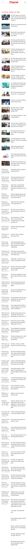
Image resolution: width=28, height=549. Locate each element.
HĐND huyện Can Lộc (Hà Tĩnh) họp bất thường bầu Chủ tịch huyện (17, 493)
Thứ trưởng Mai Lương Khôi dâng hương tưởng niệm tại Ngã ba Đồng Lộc (18, 330)
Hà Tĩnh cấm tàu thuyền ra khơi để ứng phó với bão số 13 (18, 211)
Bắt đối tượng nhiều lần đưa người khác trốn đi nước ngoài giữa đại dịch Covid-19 (18, 314)
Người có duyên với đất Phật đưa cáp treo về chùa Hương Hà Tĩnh (18, 527)
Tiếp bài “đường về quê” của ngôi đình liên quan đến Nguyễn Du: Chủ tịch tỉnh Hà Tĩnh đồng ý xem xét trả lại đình (18, 404)
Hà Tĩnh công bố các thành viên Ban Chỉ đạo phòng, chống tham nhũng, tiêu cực (18, 77)
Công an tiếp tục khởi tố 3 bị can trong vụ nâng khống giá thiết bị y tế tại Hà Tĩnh (18, 124)
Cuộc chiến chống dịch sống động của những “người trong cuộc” (18, 155)
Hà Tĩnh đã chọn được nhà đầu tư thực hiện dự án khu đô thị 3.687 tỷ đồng (18, 469)
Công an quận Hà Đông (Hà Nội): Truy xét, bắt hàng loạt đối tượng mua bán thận (18, 362)
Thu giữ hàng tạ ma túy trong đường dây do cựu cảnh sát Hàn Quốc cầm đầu (18, 299)
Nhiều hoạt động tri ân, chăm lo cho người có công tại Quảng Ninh (18, 337)
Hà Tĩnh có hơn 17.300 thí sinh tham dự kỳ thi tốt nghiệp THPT (17, 109)
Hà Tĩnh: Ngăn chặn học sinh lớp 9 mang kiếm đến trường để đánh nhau (18, 60)
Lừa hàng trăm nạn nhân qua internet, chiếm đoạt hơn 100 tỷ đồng (18, 428)
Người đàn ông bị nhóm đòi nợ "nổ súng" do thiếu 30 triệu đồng (18, 33)
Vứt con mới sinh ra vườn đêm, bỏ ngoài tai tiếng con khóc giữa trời (18, 387)
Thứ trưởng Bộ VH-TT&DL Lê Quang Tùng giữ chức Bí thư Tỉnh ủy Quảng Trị (18, 307)
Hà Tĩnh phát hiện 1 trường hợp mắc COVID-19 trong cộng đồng (18, 140)
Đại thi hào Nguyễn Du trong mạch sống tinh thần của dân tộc (18, 276)
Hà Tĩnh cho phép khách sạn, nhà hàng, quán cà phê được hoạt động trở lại (18, 163)
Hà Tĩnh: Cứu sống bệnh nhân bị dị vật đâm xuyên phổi (17, 461)
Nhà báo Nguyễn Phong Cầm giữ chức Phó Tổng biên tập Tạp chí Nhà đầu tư (18, 195)
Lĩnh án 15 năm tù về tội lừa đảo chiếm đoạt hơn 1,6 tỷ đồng (18, 453)
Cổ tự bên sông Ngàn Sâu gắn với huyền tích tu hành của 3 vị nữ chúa (18, 379)
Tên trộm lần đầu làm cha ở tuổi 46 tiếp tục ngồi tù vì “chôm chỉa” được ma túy (18, 178)
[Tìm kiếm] (25, 2)
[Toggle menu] (3, 2)
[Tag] (14, 2)
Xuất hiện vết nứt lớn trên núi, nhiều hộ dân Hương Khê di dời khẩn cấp (18, 253)
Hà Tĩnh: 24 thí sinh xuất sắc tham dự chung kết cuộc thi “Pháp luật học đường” (18, 476)
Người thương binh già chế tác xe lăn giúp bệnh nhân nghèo (18, 283)
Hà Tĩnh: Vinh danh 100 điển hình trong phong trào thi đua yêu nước (18, 268)
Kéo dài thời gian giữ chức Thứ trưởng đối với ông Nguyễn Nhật (18, 543)
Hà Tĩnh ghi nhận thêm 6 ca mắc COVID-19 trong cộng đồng (18, 132)
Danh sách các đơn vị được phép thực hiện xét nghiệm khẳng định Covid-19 (18, 322)
